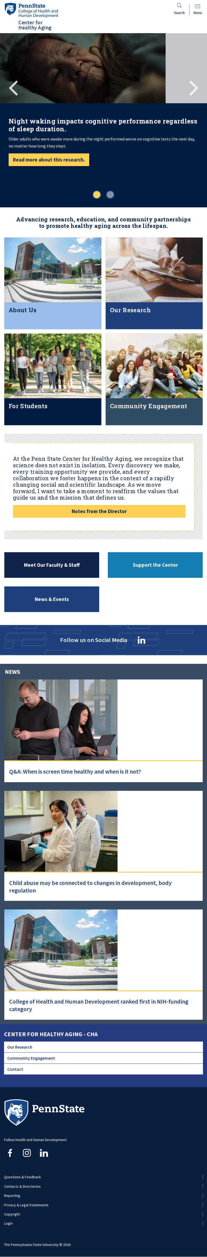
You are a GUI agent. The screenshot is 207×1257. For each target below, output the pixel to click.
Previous (13, 87)
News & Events (52, 599)
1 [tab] (97, 195)
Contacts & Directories (22, 1186)
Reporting (12, 1195)
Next (193, 87)
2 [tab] (110, 195)
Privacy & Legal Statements (26, 1205)
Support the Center (155, 565)
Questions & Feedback (22, 1176)
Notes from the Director (99, 511)
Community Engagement (31, 1058)
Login (8, 1223)
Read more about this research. (49, 159)
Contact (15, 1069)
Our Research (19, 1047)
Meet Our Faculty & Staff (52, 565)
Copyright (12, 1214)
